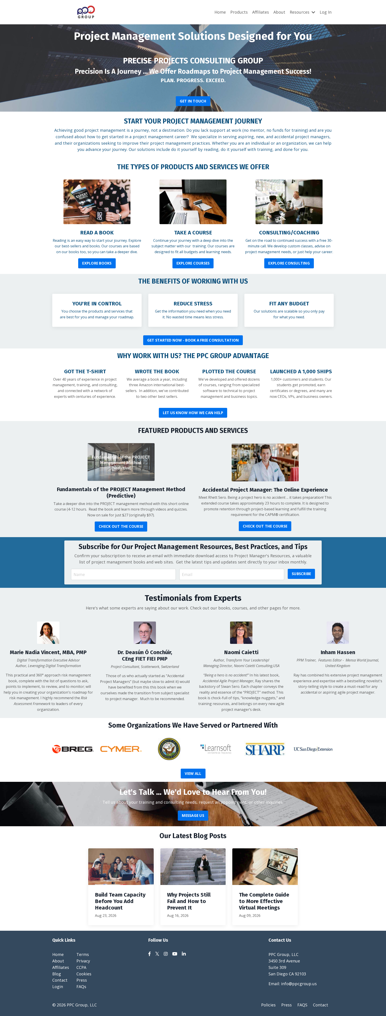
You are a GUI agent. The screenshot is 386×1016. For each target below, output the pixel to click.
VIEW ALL (193, 773)
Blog (56, 973)
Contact (59, 980)
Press (81, 980)
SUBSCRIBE (301, 573)
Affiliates (260, 12)
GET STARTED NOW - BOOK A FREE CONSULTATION (193, 340)
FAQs (81, 986)
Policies (268, 1005)
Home (220, 12)
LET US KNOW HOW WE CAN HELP (193, 412)
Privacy (83, 961)
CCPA (81, 967)
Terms (82, 954)
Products (239, 12)
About (279, 12)
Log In (325, 12)
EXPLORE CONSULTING (289, 263)
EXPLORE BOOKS (96, 263)
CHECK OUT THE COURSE (121, 526)
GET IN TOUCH (193, 101)
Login (57, 986)
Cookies (83, 973)
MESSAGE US (193, 815)
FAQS (302, 1005)
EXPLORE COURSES (193, 263)
